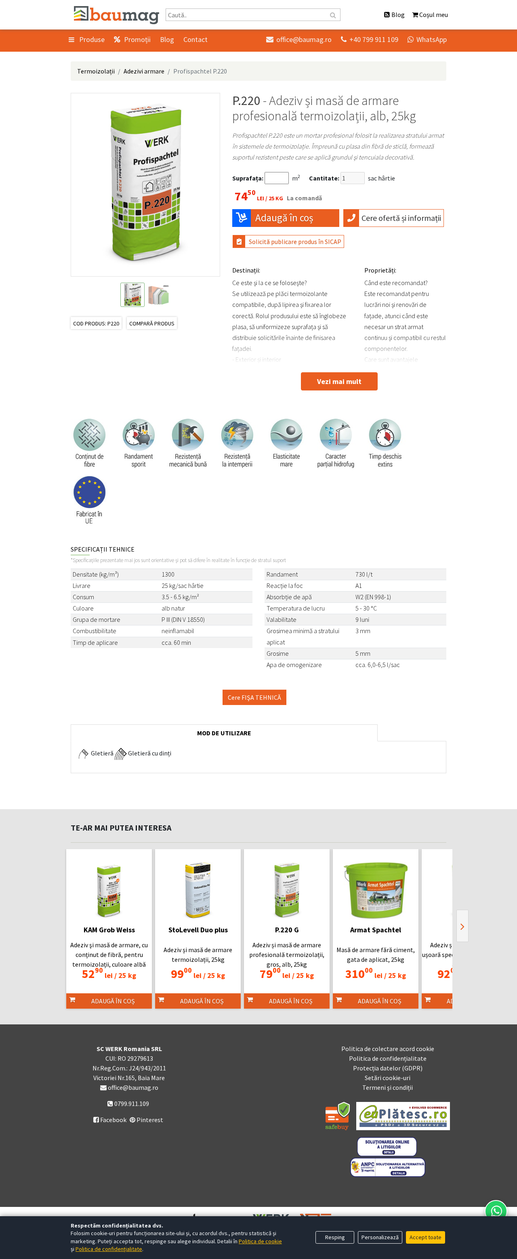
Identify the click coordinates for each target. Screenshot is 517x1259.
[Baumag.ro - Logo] (116, 15)
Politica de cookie (260, 1241)
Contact (195, 39)
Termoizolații (96, 71)
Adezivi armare (144, 71)
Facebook (109, 1120)
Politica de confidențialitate (388, 1058)
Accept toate (425, 1237)
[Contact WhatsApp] (496, 1211)
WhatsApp (427, 39)
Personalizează (380, 1237)
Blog (167, 39)
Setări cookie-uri (387, 1078)
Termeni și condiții (387, 1087)
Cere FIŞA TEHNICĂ (254, 697)
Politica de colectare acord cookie (387, 1049)
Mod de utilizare (224, 733)
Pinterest (149, 1120)
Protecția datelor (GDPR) (387, 1068)
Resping (335, 1237)
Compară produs (151, 323)
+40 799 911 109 (369, 39)
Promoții (136, 39)
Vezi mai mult (339, 381)
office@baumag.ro (299, 39)
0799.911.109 (131, 1104)
